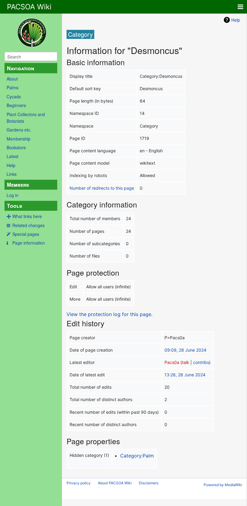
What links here (27, 216)
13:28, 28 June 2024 (184, 374)
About (12, 79)
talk (185, 362)
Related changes (28, 225)
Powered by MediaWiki (223, 484)
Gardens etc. (19, 130)
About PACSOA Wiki (115, 483)
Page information (28, 243)
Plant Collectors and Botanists (26, 117)
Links (12, 174)
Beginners (16, 105)
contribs (201, 362)
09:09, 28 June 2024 (185, 350)
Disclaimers (148, 483)
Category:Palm (137, 456)
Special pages (25, 234)
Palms (12, 87)
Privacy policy (79, 483)
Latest (12, 156)
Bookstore (16, 147)
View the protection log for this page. (109, 314)
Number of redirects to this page (102, 188)
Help (11, 165)
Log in (12, 195)
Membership (18, 139)
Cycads (14, 96)
